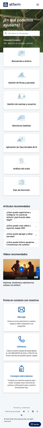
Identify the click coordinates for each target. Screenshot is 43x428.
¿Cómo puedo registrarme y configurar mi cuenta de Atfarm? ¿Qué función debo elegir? (18, 216)
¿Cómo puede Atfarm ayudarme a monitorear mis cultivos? (20, 243)
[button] (37, 271)
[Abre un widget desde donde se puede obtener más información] (35, 424)
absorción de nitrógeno (16, 43)
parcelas (29, 43)
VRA (5, 43)
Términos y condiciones (21, 408)
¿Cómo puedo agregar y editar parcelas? (19, 235)
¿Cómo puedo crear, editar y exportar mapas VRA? (18, 226)
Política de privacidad (12, 411)
